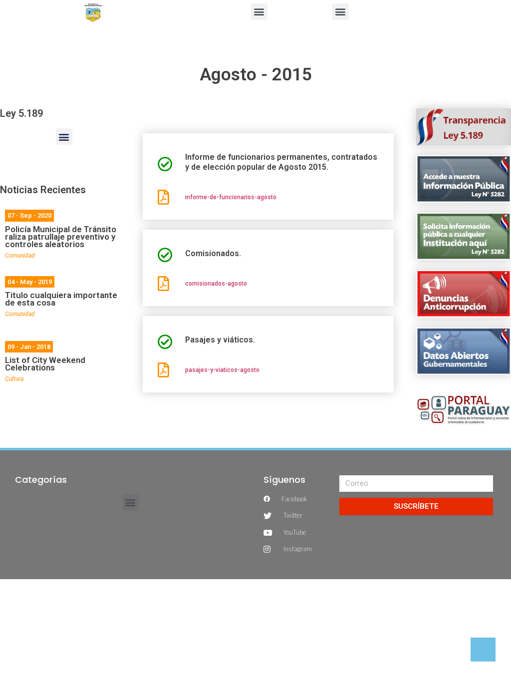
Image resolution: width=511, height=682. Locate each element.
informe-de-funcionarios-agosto (230, 197)
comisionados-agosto (216, 283)
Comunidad (20, 255)
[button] (259, 11)
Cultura (14, 378)
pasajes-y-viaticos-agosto (222, 369)
